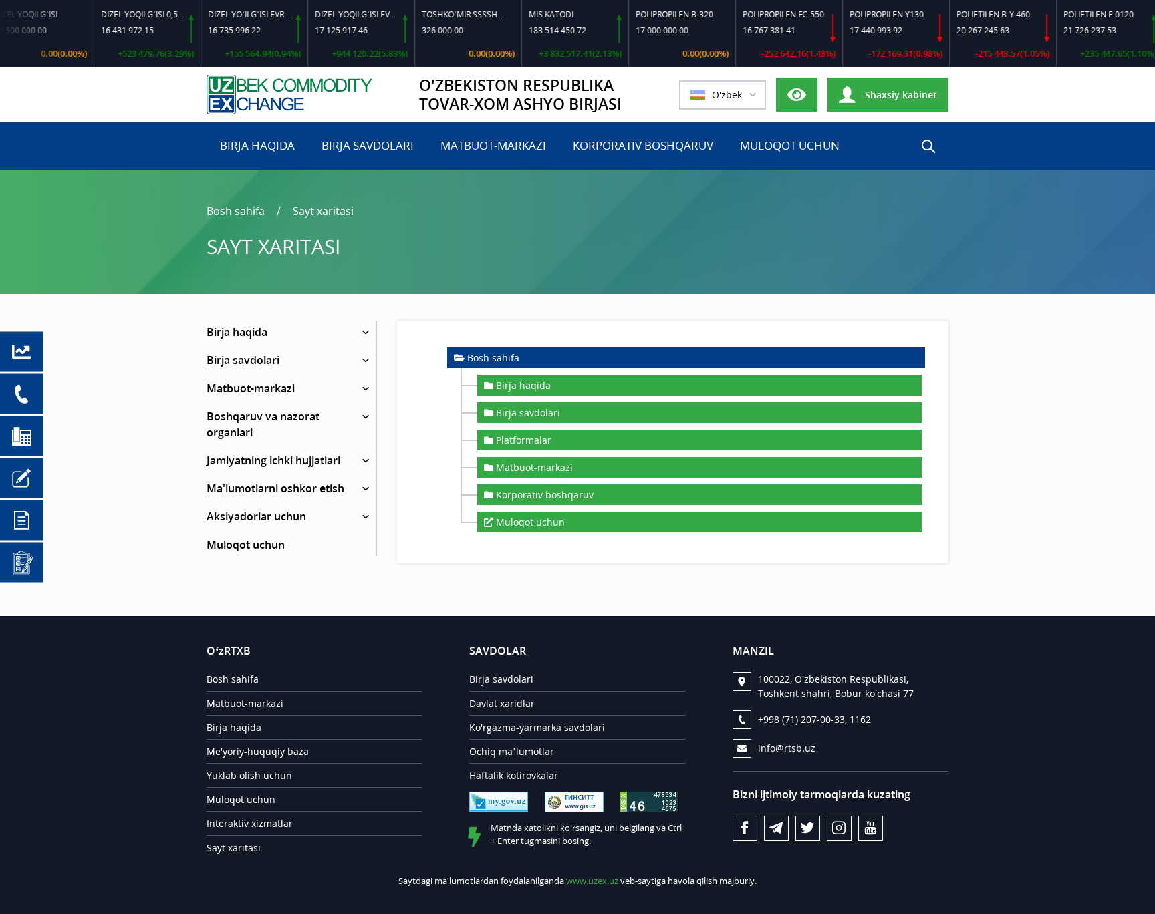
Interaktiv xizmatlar (250, 823)
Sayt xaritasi (323, 211)
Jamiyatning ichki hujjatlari (273, 460)
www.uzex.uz (592, 881)
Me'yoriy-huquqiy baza (258, 751)
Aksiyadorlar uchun (256, 516)
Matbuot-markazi (493, 145)
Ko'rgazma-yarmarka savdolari (537, 727)
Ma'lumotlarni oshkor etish (275, 488)
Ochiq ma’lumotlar (511, 751)
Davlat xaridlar (502, 703)
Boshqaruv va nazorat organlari (263, 424)
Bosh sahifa (236, 211)
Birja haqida (257, 145)
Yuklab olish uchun (249, 775)
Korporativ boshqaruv (643, 145)
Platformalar (523, 440)
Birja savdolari (368, 145)
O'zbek (727, 94)
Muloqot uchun (790, 145)
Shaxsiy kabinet (899, 94)
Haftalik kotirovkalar (513, 775)
